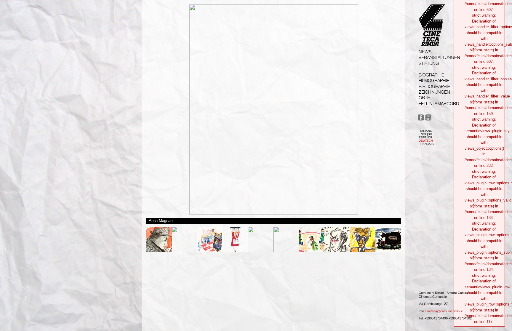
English (425, 134)
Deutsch (426, 140)
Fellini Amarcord (439, 103)
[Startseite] (432, 40)
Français (426, 143)
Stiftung (429, 63)
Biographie (431, 75)
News (425, 52)
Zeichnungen (434, 92)
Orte (424, 97)
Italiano (425, 130)
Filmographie (434, 80)
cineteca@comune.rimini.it (444, 311)
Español (426, 137)
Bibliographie (434, 86)
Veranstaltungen (439, 57)
